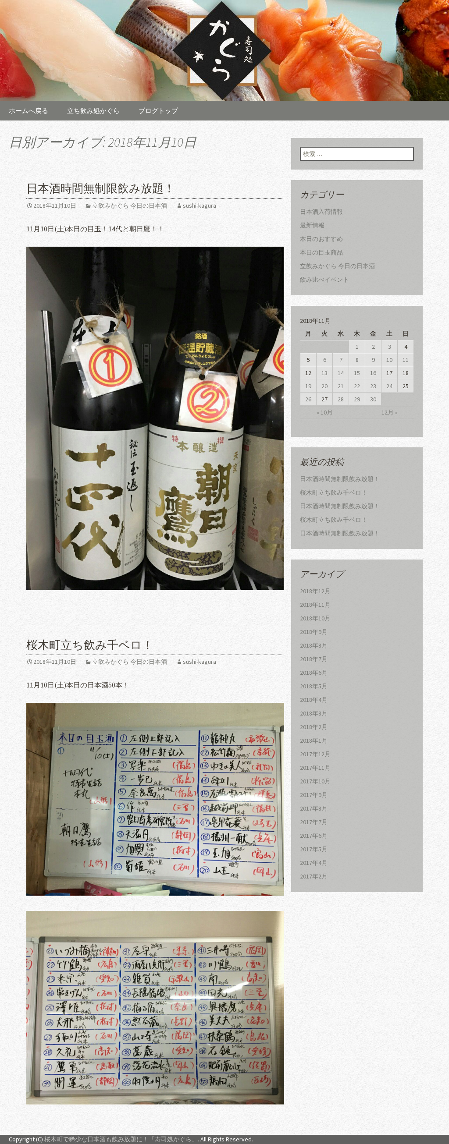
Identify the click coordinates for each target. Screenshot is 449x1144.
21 (341, 386)
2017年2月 (314, 876)
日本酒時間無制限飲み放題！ (100, 188)
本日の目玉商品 (321, 252)
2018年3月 (314, 713)
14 (341, 373)
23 (373, 386)
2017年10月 (315, 781)
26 (308, 399)
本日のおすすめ (321, 239)
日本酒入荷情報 (321, 212)
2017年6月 (314, 835)
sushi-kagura (199, 205)
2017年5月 (314, 849)
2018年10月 (315, 618)
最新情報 (312, 225)
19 (308, 386)
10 (389, 360)
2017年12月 (315, 754)
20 (324, 386)
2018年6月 (314, 672)
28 (341, 399)
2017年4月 (314, 863)
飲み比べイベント (324, 279)
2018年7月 (314, 659)
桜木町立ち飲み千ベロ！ (89, 645)
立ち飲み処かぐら (93, 110)
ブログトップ (158, 110)
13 (324, 373)
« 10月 (325, 412)
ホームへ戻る (28, 110)
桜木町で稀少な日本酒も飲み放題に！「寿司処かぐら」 (121, 1139)
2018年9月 (314, 632)
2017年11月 (315, 768)
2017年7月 (314, 822)
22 (357, 386)
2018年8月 (314, 645)
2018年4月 (314, 700)
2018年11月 (315, 605)
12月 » (389, 412)
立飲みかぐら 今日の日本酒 (129, 205)
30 (373, 399)
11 (406, 360)
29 (357, 399)
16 (373, 373)
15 (357, 373)
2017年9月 (314, 795)
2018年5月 (314, 686)
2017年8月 (314, 808)
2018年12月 (315, 591)
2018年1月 (314, 740)
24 (389, 386)
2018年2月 (314, 727)
